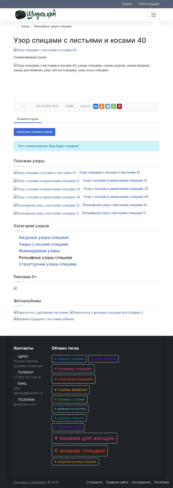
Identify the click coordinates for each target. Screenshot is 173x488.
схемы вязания (72, 389)
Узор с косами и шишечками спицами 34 (116, 197)
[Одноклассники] (101, 106)
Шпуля (85, 106)
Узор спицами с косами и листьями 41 (109, 172)
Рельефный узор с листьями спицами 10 (115, 205)
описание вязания (75, 379)
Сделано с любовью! (30, 482)
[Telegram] (107, 106)
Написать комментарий (34, 132)
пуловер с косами (71, 399)
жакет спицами (104, 358)
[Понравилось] (18, 106)
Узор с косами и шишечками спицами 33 (116, 189)
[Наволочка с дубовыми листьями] (41, 312)
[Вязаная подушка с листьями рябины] (44, 319)
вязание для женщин (86, 438)
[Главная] (15, 26)
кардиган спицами (70, 418)
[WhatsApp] (113, 106)
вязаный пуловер (70, 359)
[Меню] (153, 15)
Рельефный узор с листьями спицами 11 (114, 213)
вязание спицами (81, 450)
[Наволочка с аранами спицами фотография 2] (106, 312)
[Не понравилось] (27, 106)
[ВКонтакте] (95, 106)
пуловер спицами (74, 368)
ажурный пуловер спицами (76, 461)
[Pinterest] (119, 106)
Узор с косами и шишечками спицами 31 (115, 180)
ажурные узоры (69, 427)
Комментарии (27, 119)
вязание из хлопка (71, 409)
